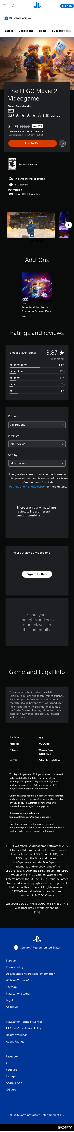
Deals (42, 30)
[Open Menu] (4, 6)
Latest (9, 30)
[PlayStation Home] (37, 5)
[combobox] (37, 424)
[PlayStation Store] (18, 18)
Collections (26, 30)
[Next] (68, 225)
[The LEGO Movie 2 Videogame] (31, 225)
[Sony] (65, 1130)
